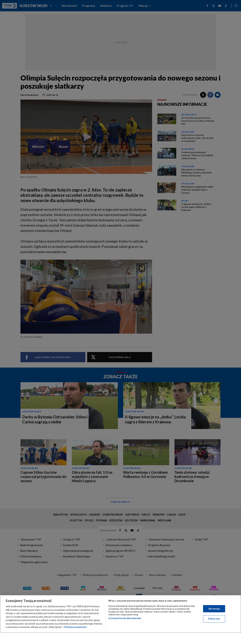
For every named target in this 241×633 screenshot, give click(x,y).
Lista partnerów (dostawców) (124, 618)
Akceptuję (214, 608)
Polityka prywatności (75, 627)
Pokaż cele (214, 618)
